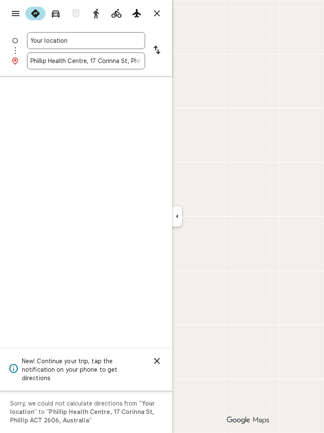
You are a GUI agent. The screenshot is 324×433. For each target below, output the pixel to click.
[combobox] (86, 40)
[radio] (35, 13)
